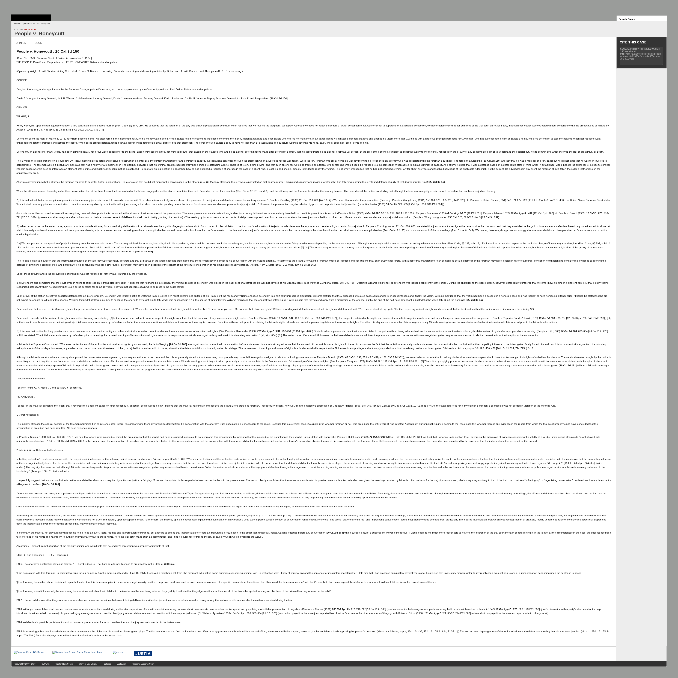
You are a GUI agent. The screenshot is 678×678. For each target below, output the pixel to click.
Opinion (21, 43)
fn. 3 (478, 217)
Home (17, 23)
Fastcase (107, 664)
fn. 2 (425, 181)
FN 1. (19, 563)
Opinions (26, 23)
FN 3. (19, 609)
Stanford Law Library (88, 664)
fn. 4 (131, 251)
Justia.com (121, 664)
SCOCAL (45, 664)
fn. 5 (530, 348)
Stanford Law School (64, 664)
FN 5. (19, 631)
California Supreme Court (143, 664)
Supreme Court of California (31, 17)
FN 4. (19, 622)
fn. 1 (36, 172)
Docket (40, 43)
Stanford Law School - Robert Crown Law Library (30, 6)
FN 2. (19, 600)
